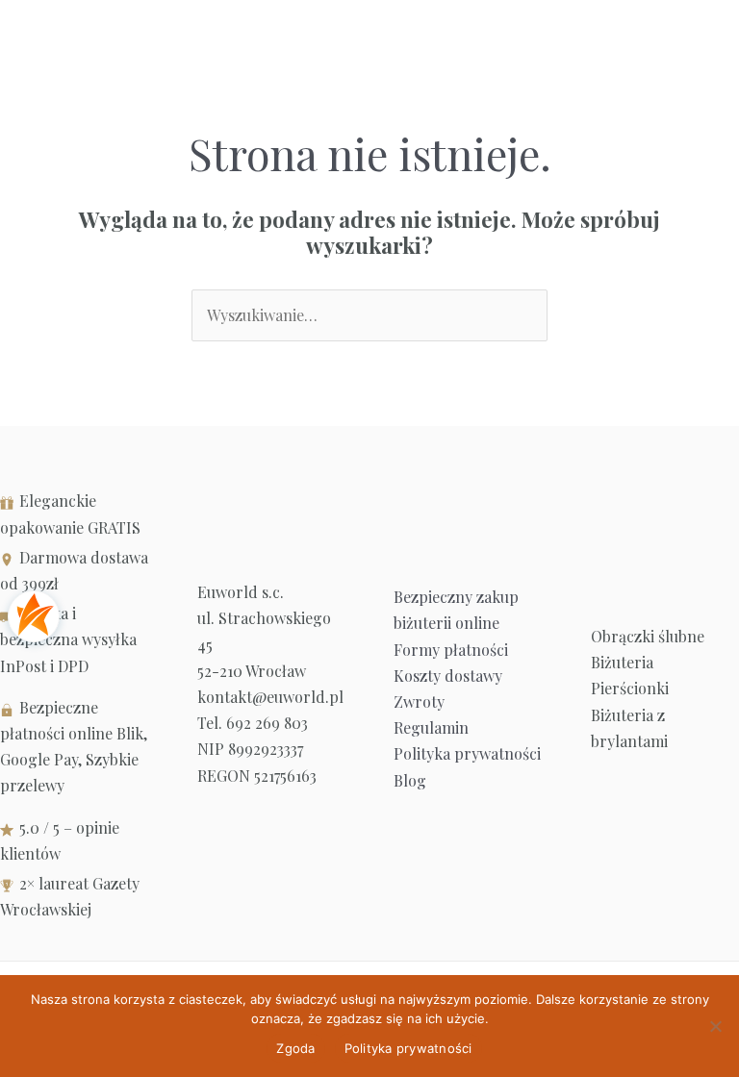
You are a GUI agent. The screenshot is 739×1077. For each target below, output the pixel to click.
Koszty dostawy (448, 675)
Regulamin (431, 727)
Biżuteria (622, 662)
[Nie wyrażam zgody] (715, 1026)
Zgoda (295, 1048)
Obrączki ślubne (647, 636)
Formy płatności (451, 649)
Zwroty (419, 701)
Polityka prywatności (467, 753)
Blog (410, 780)
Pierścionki (630, 688)
